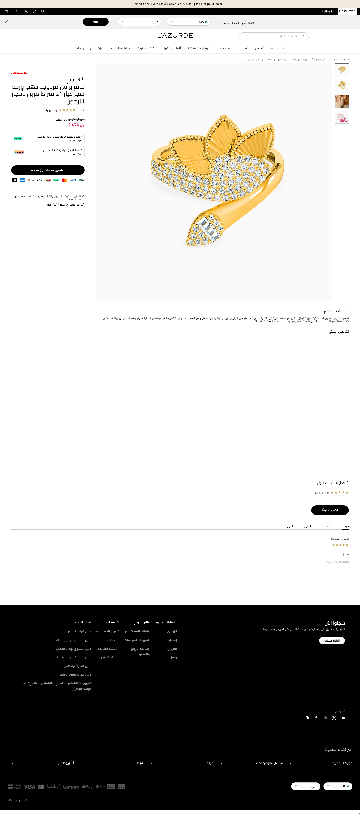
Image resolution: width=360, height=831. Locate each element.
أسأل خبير (52, 204)
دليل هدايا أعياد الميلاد (76, 666)
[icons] (343, 719)
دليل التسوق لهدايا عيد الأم (73, 657)
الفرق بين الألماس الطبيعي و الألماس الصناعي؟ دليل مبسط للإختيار (56, 686)
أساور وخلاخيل (66, 763)
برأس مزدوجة (320, 59)
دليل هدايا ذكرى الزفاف (75, 674)
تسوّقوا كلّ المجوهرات (90, 48)
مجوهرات (333, 59)
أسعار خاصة (277, 48)
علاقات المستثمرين (137, 631)
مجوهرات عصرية (225, 48)
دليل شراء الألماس (79, 631)
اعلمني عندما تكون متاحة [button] (48, 170)
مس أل (172, 648)
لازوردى (345, 59)
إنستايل (171, 640)
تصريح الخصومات (107, 631)
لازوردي (172, 631)
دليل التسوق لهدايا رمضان (73, 648)
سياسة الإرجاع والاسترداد (140, 651)
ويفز (174, 657)
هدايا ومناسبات (121, 48)
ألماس (259, 48)
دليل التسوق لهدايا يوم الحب (72, 640)
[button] (222, 311)
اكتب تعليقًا (330, 510)
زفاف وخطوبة (146, 48)
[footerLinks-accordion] (319, 763)
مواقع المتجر (109, 657)
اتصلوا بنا (112, 640)
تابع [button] (95, 21)
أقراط (140, 763)
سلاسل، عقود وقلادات (269, 763)
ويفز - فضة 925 (198, 48)
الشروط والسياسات (137, 640)
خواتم (210, 763)
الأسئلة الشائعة (108, 648)
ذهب (245, 48)
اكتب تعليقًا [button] (51, 111)
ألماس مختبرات (171, 48)
